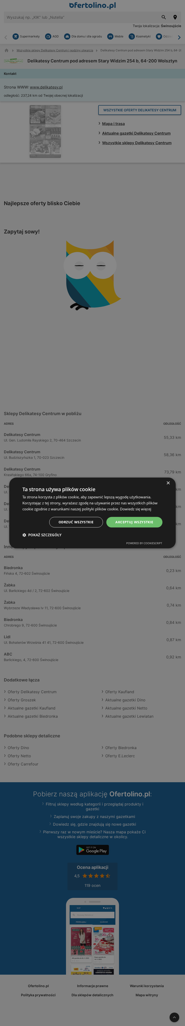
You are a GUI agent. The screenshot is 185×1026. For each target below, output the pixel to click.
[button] (41, 535)
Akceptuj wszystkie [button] (134, 522)
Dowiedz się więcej (135, 509)
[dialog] (92, 512)
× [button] (168, 483)
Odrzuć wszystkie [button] (76, 522)
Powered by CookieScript (144, 543)
